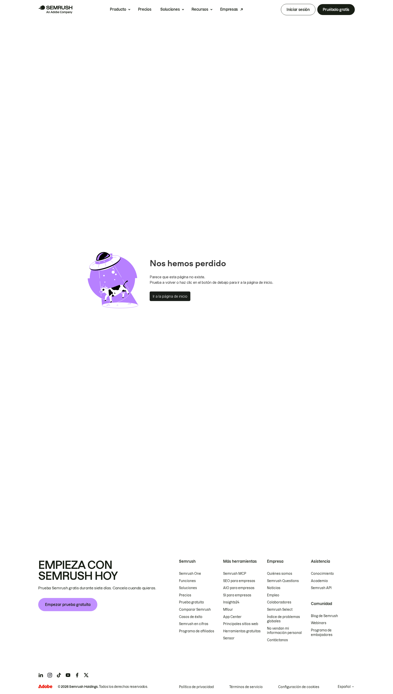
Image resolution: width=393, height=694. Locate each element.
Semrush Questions (283, 581)
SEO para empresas (239, 581)
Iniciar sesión (298, 10)
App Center (232, 617)
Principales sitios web (240, 624)
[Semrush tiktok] (58, 675)
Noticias (273, 588)
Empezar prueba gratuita (68, 605)
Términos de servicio (246, 687)
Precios (144, 9)
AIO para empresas (238, 588)
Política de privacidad (196, 687)
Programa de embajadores (322, 632)
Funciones (187, 581)
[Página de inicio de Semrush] (55, 9)
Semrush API (321, 588)
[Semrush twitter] (86, 675)
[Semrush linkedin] (40, 675)
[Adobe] (45, 686)
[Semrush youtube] (68, 675)
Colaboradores (279, 602)
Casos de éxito (190, 617)
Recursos (199, 9)
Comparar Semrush (195, 609)
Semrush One (190, 573)
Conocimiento (322, 573)
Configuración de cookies (298, 687)
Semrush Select (279, 609)
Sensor (228, 638)
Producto (118, 9)
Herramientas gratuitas (242, 631)
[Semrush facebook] (77, 675)
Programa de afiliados (196, 631)
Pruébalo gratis (336, 10)
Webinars (318, 623)
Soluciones (170, 9)
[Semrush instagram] (49, 675)
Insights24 (231, 602)
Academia (319, 581)
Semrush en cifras (193, 624)
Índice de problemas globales (283, 619)
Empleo (273, 595)
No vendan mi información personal (284, 631)
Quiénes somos (279, 573)
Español (344, 687)
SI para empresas (237, 595)
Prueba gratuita (191, 602)
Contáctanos (277, 640)
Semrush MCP (234, 573)
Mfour (228, 609)
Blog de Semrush (324, 616)
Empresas (229, 9)
